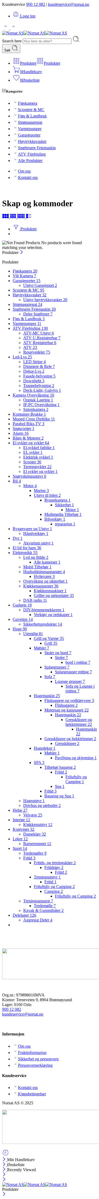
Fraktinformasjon (32, 1052)
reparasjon (65, 524)
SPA (39, 762)
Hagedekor (44, 748)
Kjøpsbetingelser (32, 1094)
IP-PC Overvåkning (41, 404)
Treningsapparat (38, 901)
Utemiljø (33, 633)
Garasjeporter (29, 135)
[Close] (21, 252)
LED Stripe (34, 361)
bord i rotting (77, 662)
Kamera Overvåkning (33, 395)
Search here (12, 41)
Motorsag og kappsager (66, 710)
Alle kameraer (47, 562)
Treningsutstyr (47, 877)
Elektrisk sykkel (38, 457)
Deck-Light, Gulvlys (42, 390)
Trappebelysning (38, 385)
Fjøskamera (27, 103)
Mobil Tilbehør (37, 567)
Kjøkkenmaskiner (50, 590)
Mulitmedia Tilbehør (63, 514)
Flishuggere (66, 705)
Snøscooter (23, 428)
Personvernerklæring (35, 1065)
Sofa (49, 676)
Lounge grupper (70, 681)
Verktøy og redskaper (53, 614)
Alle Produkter (30, 160)
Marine (41, 490)
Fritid (61, 772)
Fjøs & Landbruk (32, 116)
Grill (50, 643)
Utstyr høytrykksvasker (45, 299)
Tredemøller (34, 853)
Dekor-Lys (33, 371)
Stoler (61, 657)
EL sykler (33, 452)
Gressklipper (67, 743)
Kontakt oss (28, 177)
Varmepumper (29, 128)
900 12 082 (35, 4)
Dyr (17, 538)
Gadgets (22, 605)
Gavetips (23, 619)
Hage (20, 629)
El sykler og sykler (31, 443)
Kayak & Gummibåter (43, 910)
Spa (59, 786)
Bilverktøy (54, 519)
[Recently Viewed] (5, 1154)
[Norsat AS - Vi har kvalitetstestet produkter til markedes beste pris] (34, 33)
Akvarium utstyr (38, 543)
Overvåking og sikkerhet (45, 581)
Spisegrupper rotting (73, 672)
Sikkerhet (64, 505)
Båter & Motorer (28, 438)
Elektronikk (25, 552)
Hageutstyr (34, 800)
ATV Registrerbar (39, 342)
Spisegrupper (56, 667)
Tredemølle (45, 905)
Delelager (24, 915)
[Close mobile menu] (4, 1180)
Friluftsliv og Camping (76, 779)
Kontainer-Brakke (29, 414)
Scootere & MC (31, 109)
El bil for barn (27, 548)
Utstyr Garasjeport (40, 285)
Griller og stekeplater (54, 595)
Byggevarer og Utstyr (32, 528)
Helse (20, 810)
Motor (30, 486)
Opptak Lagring (38, 400)
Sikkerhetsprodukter (42, 624)
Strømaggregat (30, 122)
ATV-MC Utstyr (38, 333)
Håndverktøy (35, 533)
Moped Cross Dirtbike (34, 419)
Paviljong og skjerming (76, 758)
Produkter (28, 229)
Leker (20, 839)
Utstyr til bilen (47, 495)
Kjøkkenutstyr (37, 824)
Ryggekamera (57, 500)
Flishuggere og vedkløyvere (69, 700)
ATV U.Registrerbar (41, 338)
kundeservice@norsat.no (68, 4)
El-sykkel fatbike (39, 447)
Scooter (32, 462)
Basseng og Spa (59, 796)
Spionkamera (35, 409)
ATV (30, 347)
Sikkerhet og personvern (38, 1059)
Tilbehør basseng (60, 767)
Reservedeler (36, 352)
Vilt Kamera (24, 276)
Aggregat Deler (37, 920)
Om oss (24, 171)
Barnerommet (37, 843)
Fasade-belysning (39, 376)
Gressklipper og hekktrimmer (78, 722)
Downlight (33, 381)
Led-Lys (22, 357)
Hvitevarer (44, 576)
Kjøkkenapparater (40, 586)
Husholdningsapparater (44, 571)
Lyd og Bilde (35, 557)
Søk (8, 50)
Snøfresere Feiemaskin (37, 148)
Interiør (21, 820)
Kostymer (23, 829)
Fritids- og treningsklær (55, 862)
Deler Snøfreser (38, 314)
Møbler (41, 648)
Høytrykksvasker (32, 141)
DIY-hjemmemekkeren (43, 610)
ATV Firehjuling (32, 154)
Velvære (32, 815)
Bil (17, 481)
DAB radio (35, 600)
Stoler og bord (57, 653)
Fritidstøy (53, 867)
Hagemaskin (47, 695)
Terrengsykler (37, 466)
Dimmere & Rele (39, 366)
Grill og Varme (49, 638)
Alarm (21, 433)
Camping (53, 891)
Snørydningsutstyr (29, 476)
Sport (20, 848)
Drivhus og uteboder (42, 805)
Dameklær (34, 834)
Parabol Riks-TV (28, 423)
